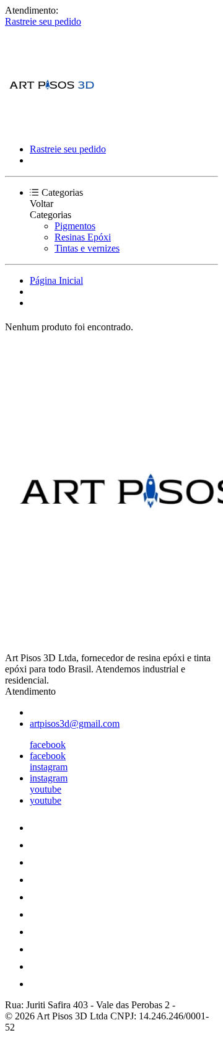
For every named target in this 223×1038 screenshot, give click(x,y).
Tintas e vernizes (87, 248)
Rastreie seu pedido (43, 21)
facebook (48, 744)
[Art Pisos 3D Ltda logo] (51, 128)
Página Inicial (56, 280)
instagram (49, 767)
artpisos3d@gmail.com (75, 723)
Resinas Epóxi (83, 237)
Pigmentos (75, 226)
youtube (45, 789)
